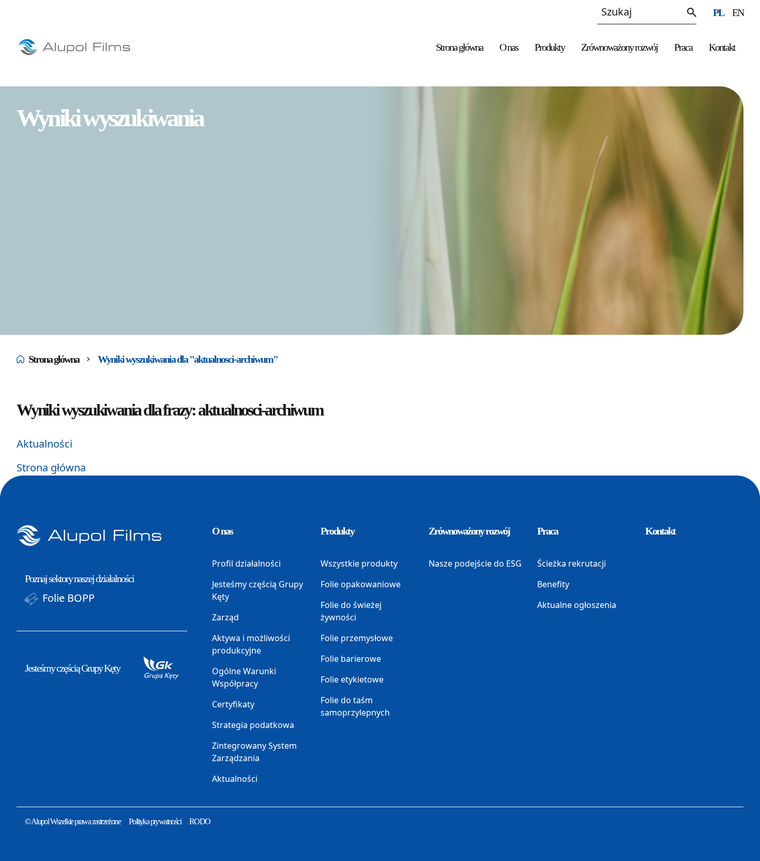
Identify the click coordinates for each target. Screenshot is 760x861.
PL (718, 12)
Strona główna (459, 47)
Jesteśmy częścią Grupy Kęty (72, 668)
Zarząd (225, 617)
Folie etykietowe (352, 679)
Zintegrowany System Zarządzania (254, 752)
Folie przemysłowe (357, 638)
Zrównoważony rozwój (619, 47)
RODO (199, 821)
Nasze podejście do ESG (475, 563)
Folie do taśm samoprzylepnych (355, 706)
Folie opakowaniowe (361, 584)
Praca (683, 47)
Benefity (553, 584)
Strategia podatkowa (253, 725)
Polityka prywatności (155, 821)
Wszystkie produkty (359, 563)
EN (737, 12)
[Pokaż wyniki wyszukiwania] (691, 12)
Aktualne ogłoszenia (576, 605)
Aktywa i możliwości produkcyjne (251, 644)
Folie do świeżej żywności (351, 611)
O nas (508, 47)
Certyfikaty (233, 704)
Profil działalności (246, 563)
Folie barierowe (351, 658)
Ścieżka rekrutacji (571, 563)
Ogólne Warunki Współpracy (244, 677)
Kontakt (722, 47)
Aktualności (44, 444)
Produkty (550, 47)
